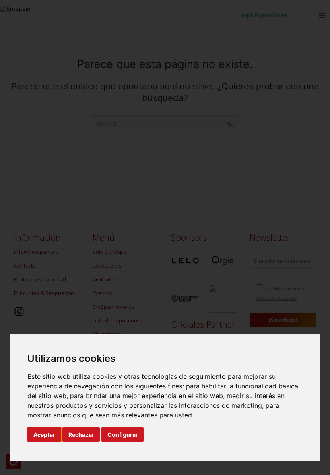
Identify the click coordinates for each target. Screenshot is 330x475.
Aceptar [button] (44, 434)
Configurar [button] (122, 434)
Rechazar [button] (81, 434)
